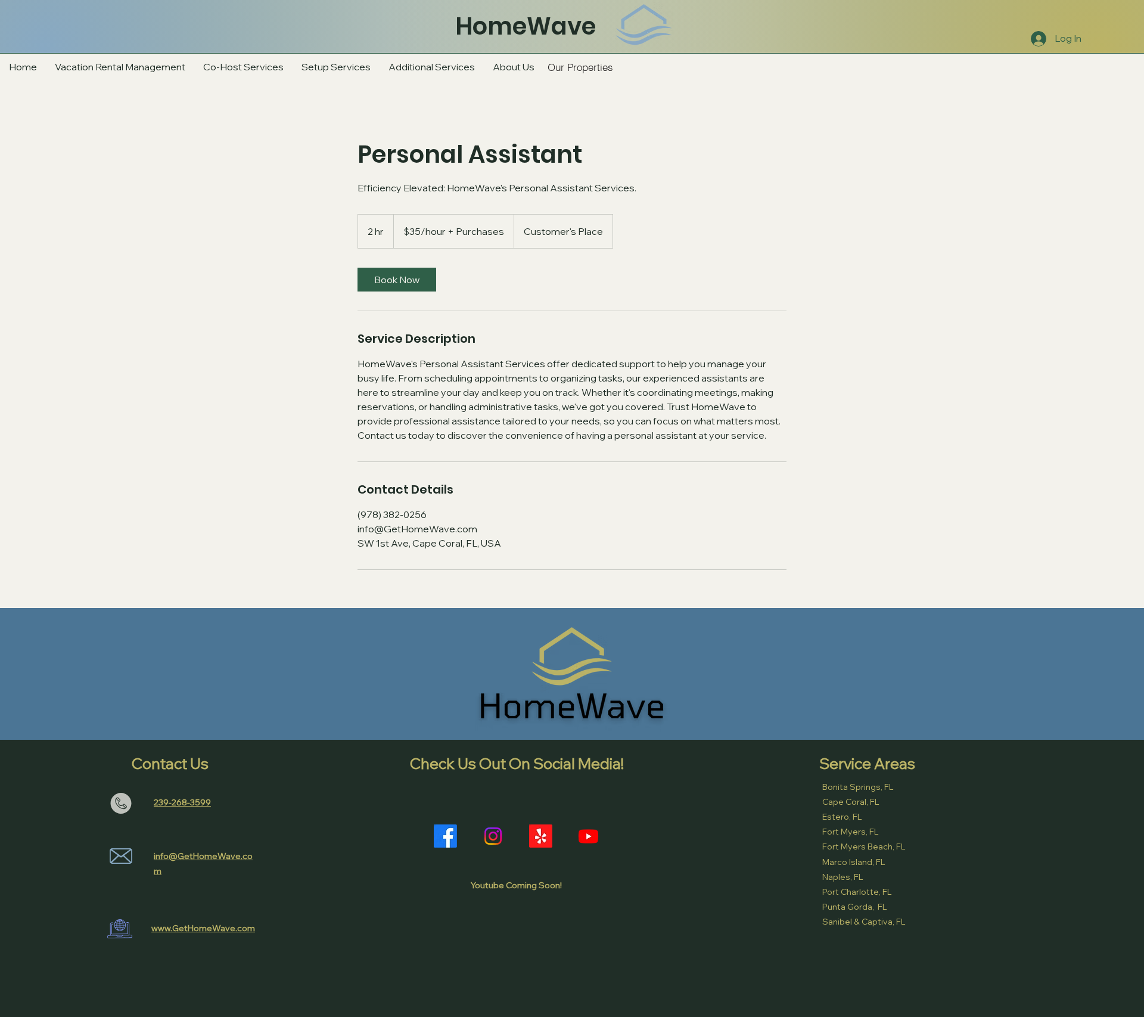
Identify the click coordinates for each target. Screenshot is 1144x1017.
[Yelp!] (540, 836)
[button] (432, 67)
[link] (397, 280)
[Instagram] (493, 836)
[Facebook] (445, 836)
